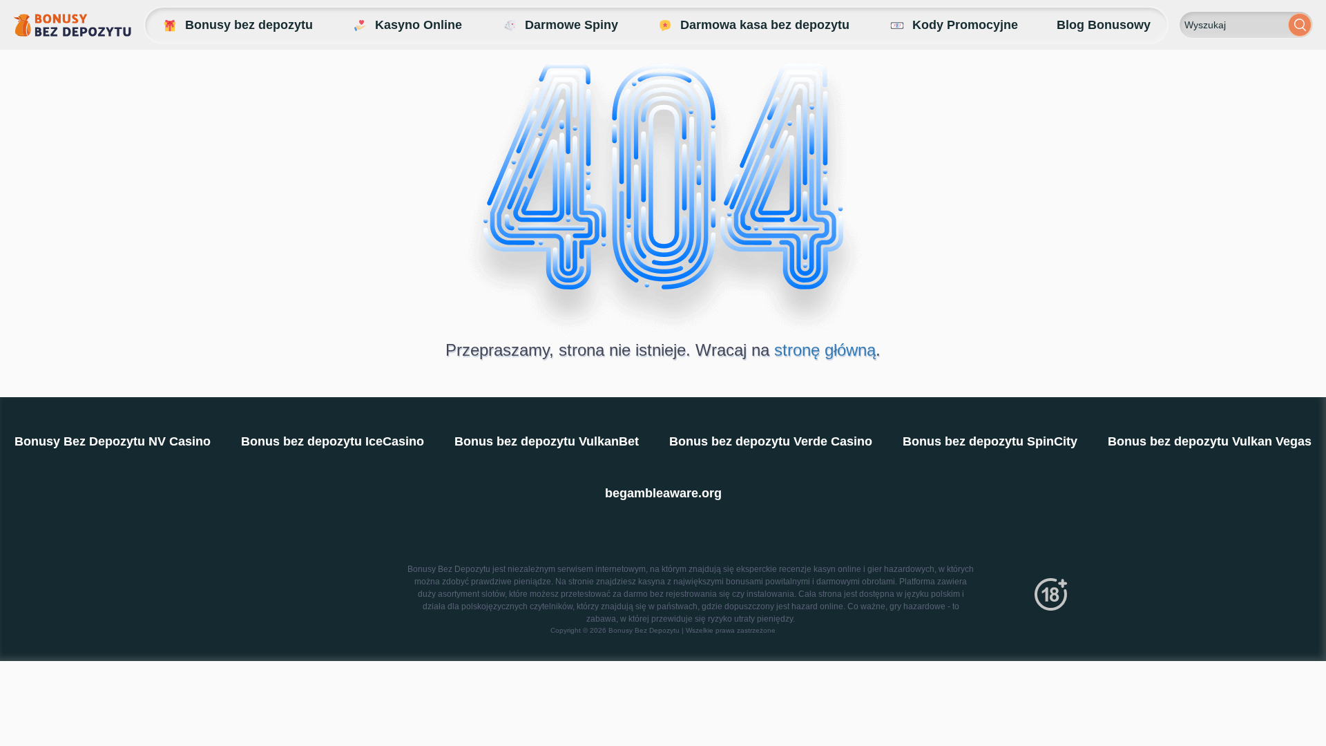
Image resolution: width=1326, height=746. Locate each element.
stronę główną (825, 350)
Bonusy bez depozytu (249, 25)
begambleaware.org (663, 493)
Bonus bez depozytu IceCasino (332, 441)
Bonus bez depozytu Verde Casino (770, 441)
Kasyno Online (418, 25)
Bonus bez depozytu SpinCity (990, 441)
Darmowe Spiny (571, 25)
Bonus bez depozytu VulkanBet (546, 441)
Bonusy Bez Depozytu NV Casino (113, 441)
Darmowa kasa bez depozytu (764, 25)
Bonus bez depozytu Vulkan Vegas (1209, 441)
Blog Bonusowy (1104, 25)
